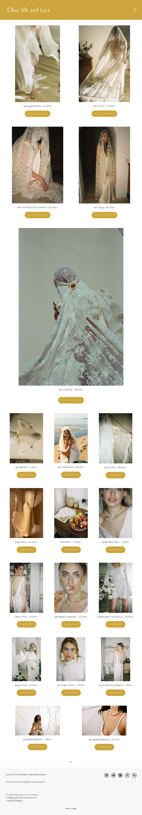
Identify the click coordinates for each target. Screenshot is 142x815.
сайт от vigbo (71, 808)
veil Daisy (99, 208)
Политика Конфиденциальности (26, 782)
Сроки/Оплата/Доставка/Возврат (26, 774)
